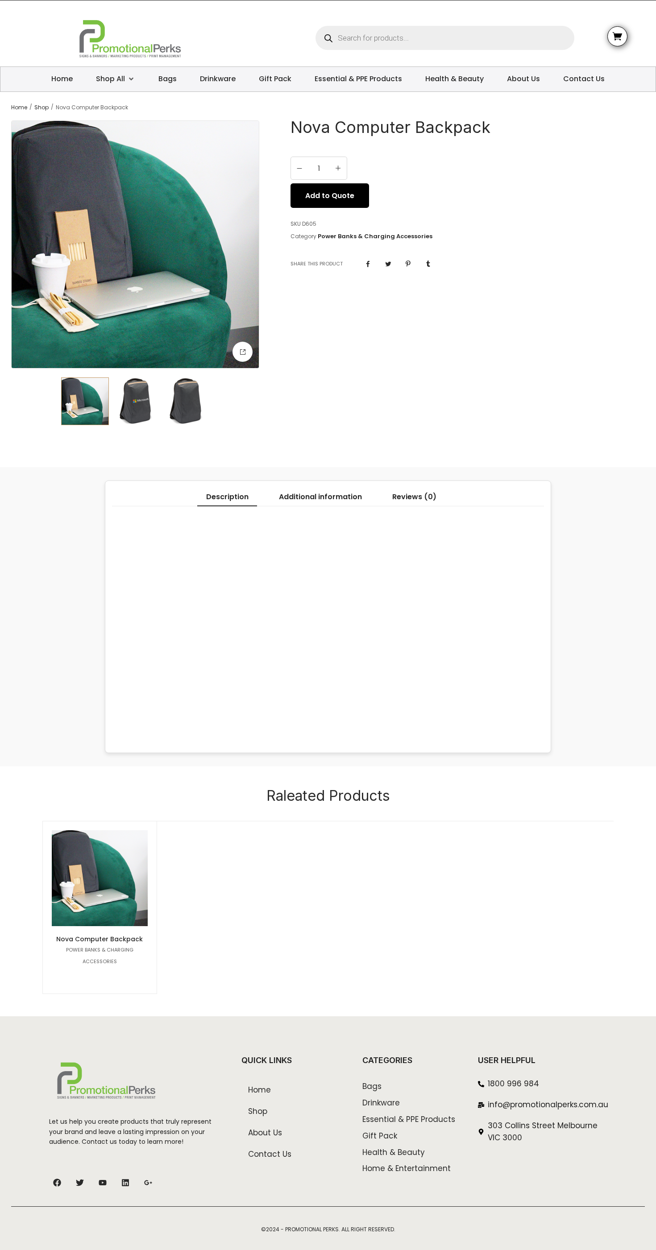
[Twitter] (80, 1183)
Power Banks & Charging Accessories (375, 236)
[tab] (227, 497)
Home (19, 107)
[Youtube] (103, 1183)
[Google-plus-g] (148, 1183)
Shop (41, 107)
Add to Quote (329, 195)
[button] (243, 352)
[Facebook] (57, 1183)
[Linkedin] (125, 1183)
